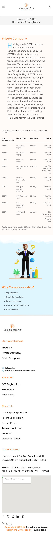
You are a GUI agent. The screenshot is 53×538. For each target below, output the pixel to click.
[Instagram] (13, 516)
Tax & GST (31, 19)
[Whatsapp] (22, 516)
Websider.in (40, 529)
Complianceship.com (37, 527)
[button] (3, 6)
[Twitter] (8, 516)
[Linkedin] (18, 516)
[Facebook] (3, 516)
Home (20, 19)
